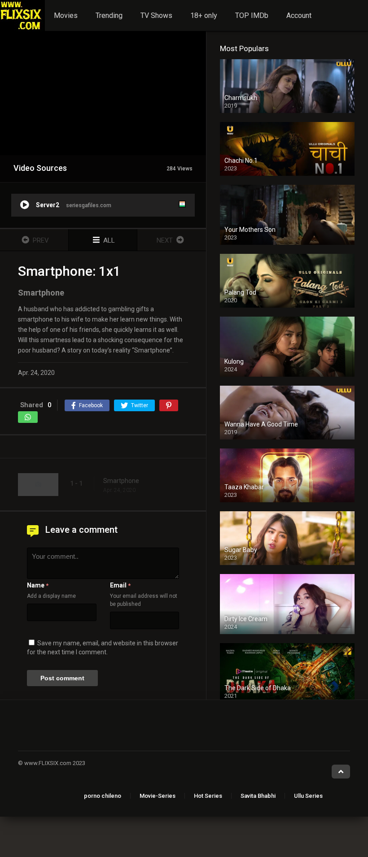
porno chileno (102, 795)
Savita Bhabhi (258, 795)
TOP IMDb (251, 15)
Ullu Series (308, 795)
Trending (109, 15)
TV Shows (156, 15)
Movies (66, 15)
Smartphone (121, 480)
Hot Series (208, 795)
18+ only (203, 15)
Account (298, 15)
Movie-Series (157, 795)
